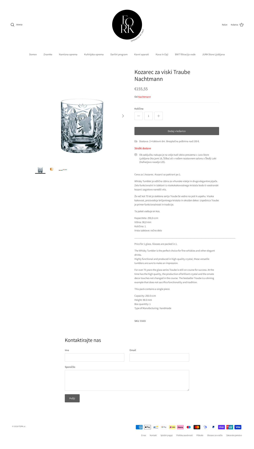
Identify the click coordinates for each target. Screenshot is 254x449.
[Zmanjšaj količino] (138, 116)
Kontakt (153, 435)
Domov (33, 54)
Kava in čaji (162, 54)
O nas (143, 435)
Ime (67, 350)
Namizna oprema (68, 54)
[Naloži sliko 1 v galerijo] (81, 114)
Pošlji (72, 398)
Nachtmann (144, 96)
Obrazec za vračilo (215, 435)
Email (133, 350)
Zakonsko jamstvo (234, 435)
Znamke (48, 54)
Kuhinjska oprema (94, 54)
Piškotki (199, 435)
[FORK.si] (127, 24)
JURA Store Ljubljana (213, 54)
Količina (138, 108)
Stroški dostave (142, 148)
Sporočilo (70, 366)
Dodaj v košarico (177, 131)
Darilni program (119, 54)
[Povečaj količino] (158, 116)
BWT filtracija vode (185, 54)
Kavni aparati (141, 54)
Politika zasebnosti (184, 435)
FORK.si (21, 426)
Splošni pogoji (167, 435)
